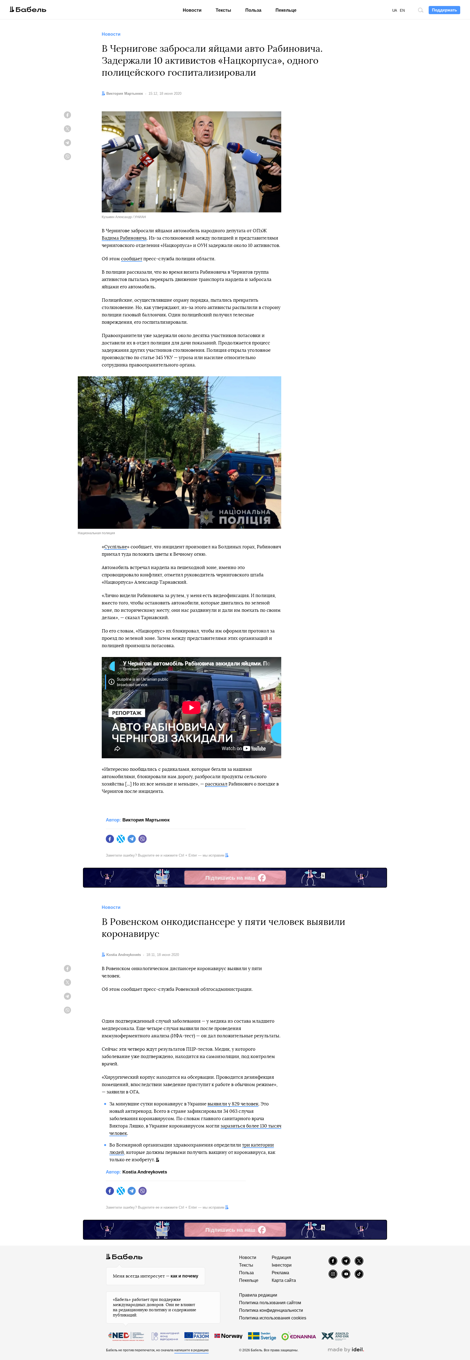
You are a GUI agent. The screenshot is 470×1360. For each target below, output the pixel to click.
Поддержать (444, 10)
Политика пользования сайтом (270, 1302)
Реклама (280, 1272)
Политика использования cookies (272, 1318)
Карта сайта (284, 1280)
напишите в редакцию (191, 1350)
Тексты (223, 10)
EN (402, 10)
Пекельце (286, 10)
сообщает (131, 258)
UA (394, 10)
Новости (192, 10)
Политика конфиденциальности (271, 1310)
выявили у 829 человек (233, 1104)
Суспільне (115, 547)
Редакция (281, 1257)
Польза (253, 10)
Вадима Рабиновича (124, 238)
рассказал (216, 784)
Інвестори (282, 1265)
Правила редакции (258, 1295)
